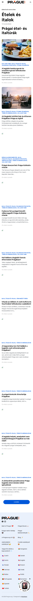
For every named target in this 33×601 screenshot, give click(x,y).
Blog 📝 (20, 537)
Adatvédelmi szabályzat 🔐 (6, 543)
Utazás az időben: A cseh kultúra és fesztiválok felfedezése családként (16, 303)
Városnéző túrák (22, 298)
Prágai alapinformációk (9, 157)
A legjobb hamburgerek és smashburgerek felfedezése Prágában (14, 70)
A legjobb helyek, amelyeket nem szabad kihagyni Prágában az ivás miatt (16, 438)
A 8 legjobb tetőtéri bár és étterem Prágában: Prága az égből (16, 117)
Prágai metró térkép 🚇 (8, 532)
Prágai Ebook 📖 (23, 526)
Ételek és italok (21, 63)
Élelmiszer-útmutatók (9, 65)
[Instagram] (5, 521)
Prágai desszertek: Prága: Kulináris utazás (16, 166)
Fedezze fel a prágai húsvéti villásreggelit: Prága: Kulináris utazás (14, 213)
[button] (3, 2)
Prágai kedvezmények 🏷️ (24, 532)
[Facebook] (2, 521)
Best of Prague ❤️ (7, 526)
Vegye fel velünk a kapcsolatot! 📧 (7, 550)
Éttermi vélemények (23, 65)
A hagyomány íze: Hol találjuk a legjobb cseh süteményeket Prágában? (14, 348)
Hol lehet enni (6, 63)
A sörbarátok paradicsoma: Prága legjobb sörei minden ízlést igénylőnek (16, 483)
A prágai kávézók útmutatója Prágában (14, 395)
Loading (16, 502)
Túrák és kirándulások (9, 113)
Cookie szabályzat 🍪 (24, 543)
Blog (13, 63)
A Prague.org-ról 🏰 (8, 537)
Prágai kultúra (7, 160)
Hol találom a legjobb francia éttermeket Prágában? (13, 258)
